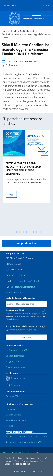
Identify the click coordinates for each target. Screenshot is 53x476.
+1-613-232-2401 (18, 275)
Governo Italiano (10, 5)
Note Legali (15, 319)
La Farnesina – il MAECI (17, 350)
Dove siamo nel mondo (16, 367)
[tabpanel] (26, 179)
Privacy (8, 319)
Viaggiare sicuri (12, 361)
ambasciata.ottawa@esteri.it (25, 281)
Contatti (9, 426)
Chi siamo (10, 409)
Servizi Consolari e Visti (16, 420)
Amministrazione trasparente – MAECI (24, 442)
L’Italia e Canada (13, 414)
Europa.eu (15, 385)
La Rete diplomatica (15, 355)
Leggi (13, 194)
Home (4, 31)
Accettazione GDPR (15, 310)
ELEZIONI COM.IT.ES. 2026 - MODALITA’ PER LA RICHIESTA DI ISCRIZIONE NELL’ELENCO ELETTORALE (23, 168)
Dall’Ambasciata (27, 31)
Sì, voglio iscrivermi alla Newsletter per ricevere (25, 326)
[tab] (13, 232)
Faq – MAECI (12, 396)
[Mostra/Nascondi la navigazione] (5, 18)
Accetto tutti (40, 471)
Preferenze (21, 471)
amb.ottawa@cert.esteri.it (22, 286)
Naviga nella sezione (26, 243)
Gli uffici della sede (14, 292)
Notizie (13, 31)
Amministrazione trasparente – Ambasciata (26, 436)
